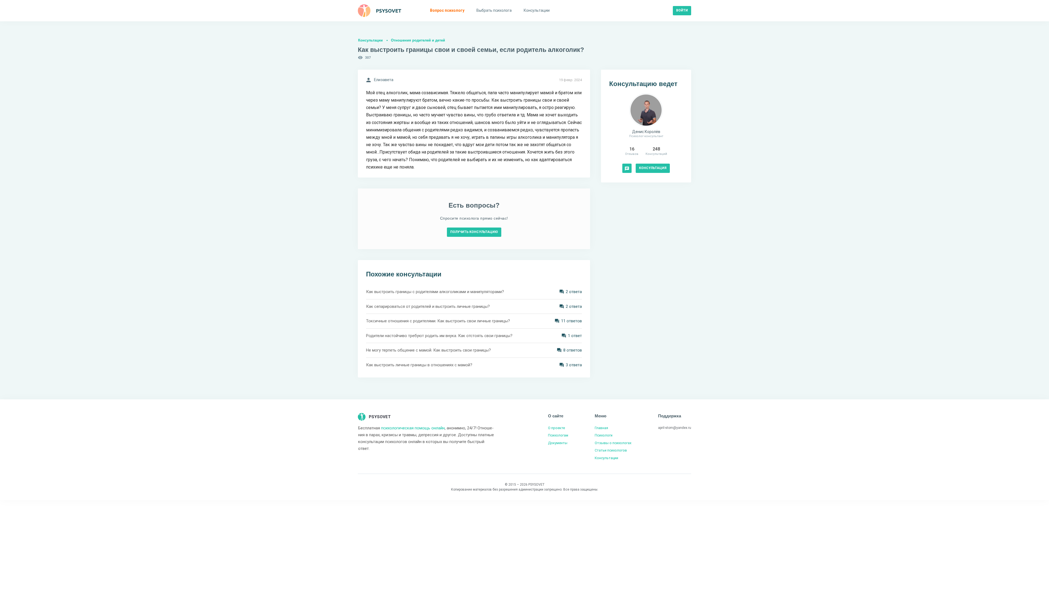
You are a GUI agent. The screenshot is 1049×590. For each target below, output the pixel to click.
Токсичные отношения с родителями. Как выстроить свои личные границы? (438, 320)
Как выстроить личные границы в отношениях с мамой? (419, 364)
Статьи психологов (611, 450)
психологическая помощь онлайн (413, 428)
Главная (601, 428)
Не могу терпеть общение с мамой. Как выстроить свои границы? (428, 350)
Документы (557, 443)
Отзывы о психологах (613, 443)
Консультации (370, 40)
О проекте (556, 428)
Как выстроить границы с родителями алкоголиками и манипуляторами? (435, 291)
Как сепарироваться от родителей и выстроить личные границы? (428, 306)
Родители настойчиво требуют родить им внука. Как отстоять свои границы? (439, 335)
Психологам (558, 435)
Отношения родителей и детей (418, 40)
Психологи (603, 435)
